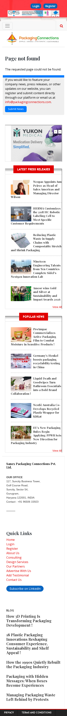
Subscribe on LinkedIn (25, 588)
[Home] (33, 38)
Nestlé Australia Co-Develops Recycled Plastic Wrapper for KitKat (46, 410)
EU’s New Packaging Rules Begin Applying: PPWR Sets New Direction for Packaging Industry (36, 435)
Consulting (14, 557)
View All (57, 307)
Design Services (17, 562)
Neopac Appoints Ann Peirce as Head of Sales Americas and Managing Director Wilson (36, 189)
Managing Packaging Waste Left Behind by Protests (30, 697)
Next (58, 16)
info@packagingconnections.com (28, 102)
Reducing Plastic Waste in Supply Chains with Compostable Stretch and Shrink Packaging (36, 242)
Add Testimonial (17, 575)
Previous (53, 16)
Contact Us (14, 580)
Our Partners (15, 566)
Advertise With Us (18, 571)
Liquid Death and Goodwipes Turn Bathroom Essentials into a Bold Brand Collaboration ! (36, 386)
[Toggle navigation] (7, 25)
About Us (12, 553)
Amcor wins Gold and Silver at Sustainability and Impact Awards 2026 (46, 293)
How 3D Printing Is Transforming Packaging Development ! (29, 621)
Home (10, 540)
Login (35, 6)
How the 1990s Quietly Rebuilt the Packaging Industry (33, 664)
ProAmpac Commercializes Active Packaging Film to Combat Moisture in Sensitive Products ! (33, 336)
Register (50, 6)
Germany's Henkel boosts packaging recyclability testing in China (46, 361)
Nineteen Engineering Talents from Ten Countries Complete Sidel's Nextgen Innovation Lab (36, 269)
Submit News (16, 109)
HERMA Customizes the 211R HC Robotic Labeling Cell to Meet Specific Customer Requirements (36, 216)
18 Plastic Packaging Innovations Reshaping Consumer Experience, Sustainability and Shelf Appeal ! (27, 643)
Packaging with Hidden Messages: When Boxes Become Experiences (27, 681)
